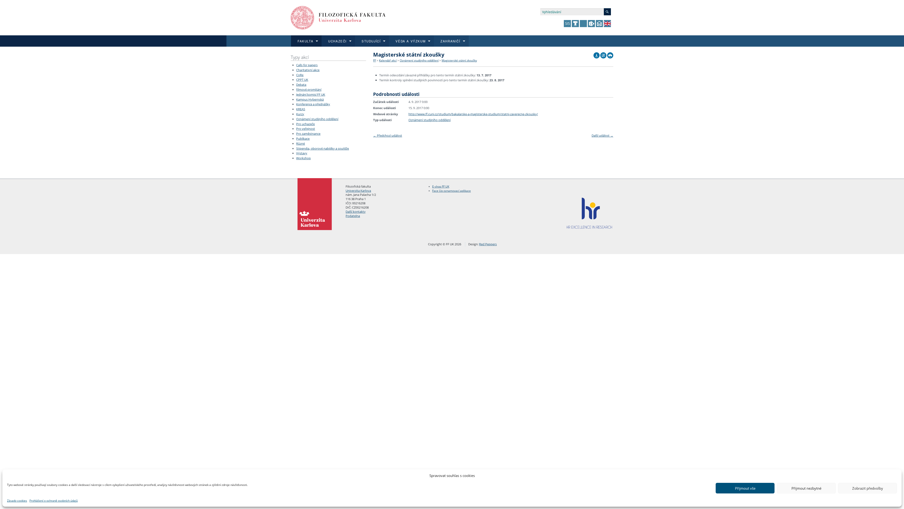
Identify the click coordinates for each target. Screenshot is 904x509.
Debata (301, 84)
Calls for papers (307, 65)
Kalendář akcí (388, 60)
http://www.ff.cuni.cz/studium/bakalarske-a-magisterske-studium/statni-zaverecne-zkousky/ (473, 114)
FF (374, 60)
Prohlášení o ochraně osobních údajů (53, 501)
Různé (300, 143)
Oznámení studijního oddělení (317, 119)
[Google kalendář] (603, 54)
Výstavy (301, 153)
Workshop (303, 158)
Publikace (303, 138)
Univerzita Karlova (358, 191)
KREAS (300, 109)
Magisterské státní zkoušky (459, 60)
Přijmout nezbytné (806, 488)
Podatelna (353, 216)
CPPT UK (302, 80)
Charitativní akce (307, 70)
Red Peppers (488, 244)
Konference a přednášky (313, 104)
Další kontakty (356, 211)
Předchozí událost (387, 135)
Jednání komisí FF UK (310, 94)
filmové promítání (308, 89)
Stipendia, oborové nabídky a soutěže (322, 148)
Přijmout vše (745, 488)
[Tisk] (610, 54)
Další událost (602, 135)
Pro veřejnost (305, 129)
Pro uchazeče (305, 124)
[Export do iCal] (596, 54)
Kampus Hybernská (310, 99)
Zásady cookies (17, 501)
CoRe (299, 75)
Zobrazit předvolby (867, 488)
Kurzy (300, 114)
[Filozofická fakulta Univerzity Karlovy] (338, 17)
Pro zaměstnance (308, 133)
